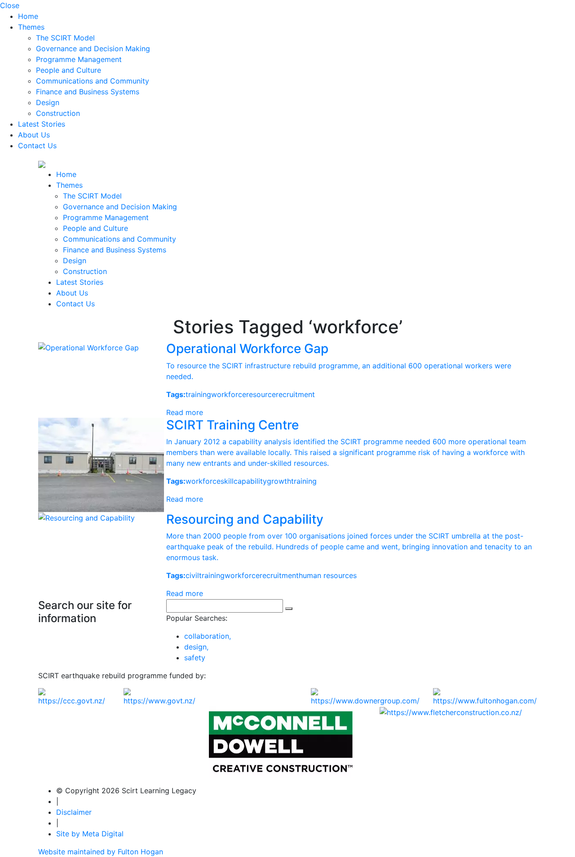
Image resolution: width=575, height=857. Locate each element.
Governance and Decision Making (93, 48)
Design (47, 102)
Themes (31, 26)
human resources (328, 575)
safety (194, 657)
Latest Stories (41, 123)
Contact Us (37, 145)
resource (261, 394)
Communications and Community (92, 80)
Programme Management (79, 59)
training (198, 394)
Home (28, 16)
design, (196, 646)
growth (279, 481)
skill (227, 481)
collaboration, (207, 636)
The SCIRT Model (65, 37)
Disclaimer (74, 812)
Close (9, 5)
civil (192, 575)
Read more (184, 412)
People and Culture (68, 70)
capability (250, 481)
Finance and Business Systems (87, 91)
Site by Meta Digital (90, 833)
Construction (58, 113)
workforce (228, 394)
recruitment (295, 394)
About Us (34, 134)
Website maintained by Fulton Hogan (100, 851)
